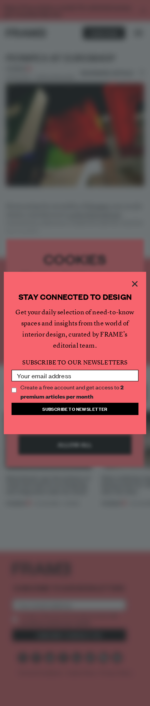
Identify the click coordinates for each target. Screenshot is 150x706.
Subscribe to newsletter (75, 408)
